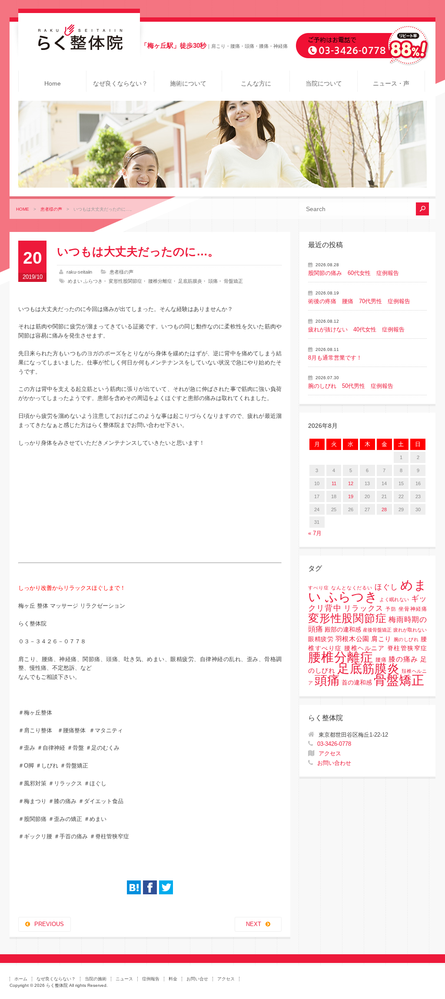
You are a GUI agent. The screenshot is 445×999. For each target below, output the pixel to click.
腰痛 (381, 660)
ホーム (20, 978)
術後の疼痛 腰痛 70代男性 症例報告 (359, 301)
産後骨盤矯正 (377, 629)
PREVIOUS (49, 924)
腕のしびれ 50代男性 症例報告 (350, 386)
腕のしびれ (406, 639)
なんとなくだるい (352, 587)
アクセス (330, 753)
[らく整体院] (79, 48)
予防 (390, 609)
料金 (173, 978)
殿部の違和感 (343, 629)
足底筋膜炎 (190, 281)
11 (334, 483)
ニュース (124, 978)
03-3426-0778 (334, 744)
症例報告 (150, 978)
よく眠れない (394, 599)
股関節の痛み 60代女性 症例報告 (353, 273)
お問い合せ (197, 978)
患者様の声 (51, 209)
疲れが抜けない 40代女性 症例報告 (356, 329)
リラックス (363, 608)
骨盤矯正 (233, 281)
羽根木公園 (352, 638)
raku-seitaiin (79, 272)
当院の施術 (95, 978)
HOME (22, 209)
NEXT (253, 924)
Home (52, 83)
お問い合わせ (334, 763)
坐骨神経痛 (413, 609)
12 (350, 483)
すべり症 (318, 587)
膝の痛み (403, 659)
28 (384, 509)
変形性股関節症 (125, 281)
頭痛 (213, 281)
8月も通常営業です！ (335, 357)
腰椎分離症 (160, 281)
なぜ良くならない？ (120, 83)
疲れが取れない (410, 629)
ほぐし (386, 587)
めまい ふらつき (85, 281)
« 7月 (315, 533)
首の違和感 (357, 682)
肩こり (381, 638)
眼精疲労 (320, 639)
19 (350, 496)
